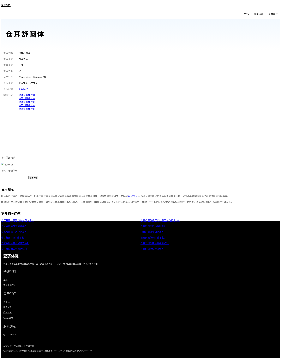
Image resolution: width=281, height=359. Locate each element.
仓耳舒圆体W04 (27, 105)
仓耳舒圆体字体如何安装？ (15, 243)
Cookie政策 (8, 318)
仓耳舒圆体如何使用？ (152, 232)
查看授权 (23, 89)
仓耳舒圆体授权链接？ (152, 249)
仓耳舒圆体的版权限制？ (153, 226)
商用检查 (258, 14)
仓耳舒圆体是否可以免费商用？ (17, 220)
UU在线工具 (19, 346)
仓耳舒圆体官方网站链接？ (15, 249)
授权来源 (133, 196)
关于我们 (7, 302)
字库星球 (30, 346)
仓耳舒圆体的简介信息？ (14, 232)
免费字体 (273, 14)
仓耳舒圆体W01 (27, 95)
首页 (246, 14)
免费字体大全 (9, 285)
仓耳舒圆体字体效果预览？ (154, 243)
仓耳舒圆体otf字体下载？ (153, 237)
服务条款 (7, 307)
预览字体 (33, 178)
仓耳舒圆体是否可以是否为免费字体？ (160, 220)
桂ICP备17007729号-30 (55, 351)
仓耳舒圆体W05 (27, 109)
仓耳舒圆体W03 (27, 102)
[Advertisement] (140, 133)
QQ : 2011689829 (10, 335)
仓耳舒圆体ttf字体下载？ (13, 237)
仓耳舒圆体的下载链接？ (14, 226)
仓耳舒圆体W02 (27, 98)
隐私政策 (7, 312)
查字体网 (6, 5)
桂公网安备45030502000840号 (79, 351)
